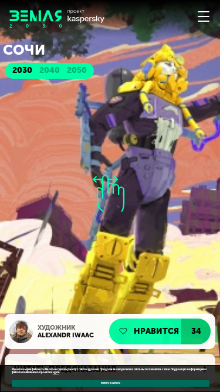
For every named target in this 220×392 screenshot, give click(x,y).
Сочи (24, 50)
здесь (56, 372)
